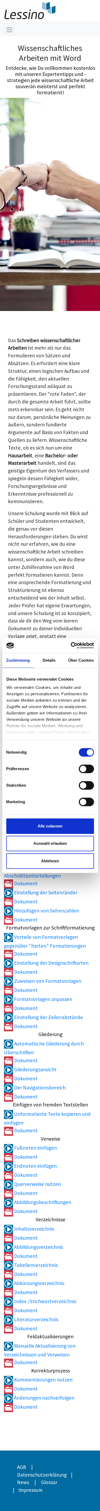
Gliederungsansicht (35, 1069)
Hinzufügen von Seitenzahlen (46, 910)
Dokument (25, 883)
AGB (21, 1467)
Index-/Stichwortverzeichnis (44, 1301)
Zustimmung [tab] (18, 660)
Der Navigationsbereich (39, 1087)
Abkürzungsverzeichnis (38, 1283)
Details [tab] (49, 660)
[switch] (86, 769)
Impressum (30, 1490)
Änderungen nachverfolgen (43, 1398)
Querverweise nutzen (37, 1184)
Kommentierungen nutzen (43, 1379)
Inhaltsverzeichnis (33, 1229)
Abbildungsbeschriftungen (42, 1202)
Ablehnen (50, 861)
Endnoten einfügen (35, 1166)
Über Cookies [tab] (81, 660)
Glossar (49, 1482)
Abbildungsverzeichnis (38, 1247)
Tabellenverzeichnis (35, 1265)
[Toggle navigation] (9, 28)
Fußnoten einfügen (35, 1148)
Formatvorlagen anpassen (42, 999)
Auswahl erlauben (50, 843)
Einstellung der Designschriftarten (51, 963)
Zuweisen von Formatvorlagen (47, 981)
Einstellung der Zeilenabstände (48, 1017)
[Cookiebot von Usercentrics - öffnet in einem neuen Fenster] (71, 645)
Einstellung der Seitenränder (45, 892)
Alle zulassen (50, 826)
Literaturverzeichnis (35, 1319)
